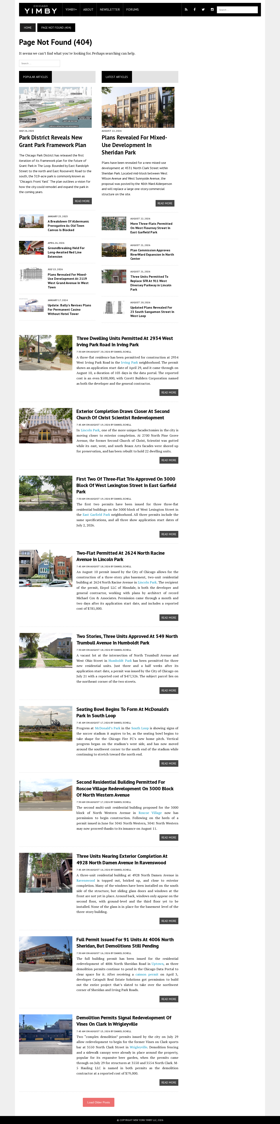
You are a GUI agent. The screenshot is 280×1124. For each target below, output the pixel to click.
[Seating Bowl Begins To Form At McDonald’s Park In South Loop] (45, 738)
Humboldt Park (120, 660)
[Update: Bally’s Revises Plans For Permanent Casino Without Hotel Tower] (31, 309)
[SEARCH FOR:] (237, 9)
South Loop (140, 728)
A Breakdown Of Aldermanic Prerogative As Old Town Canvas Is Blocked (68, 225)
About (88, 9)
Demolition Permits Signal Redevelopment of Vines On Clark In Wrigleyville (123, 1020)
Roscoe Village (150, 812)
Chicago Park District (39, 155)
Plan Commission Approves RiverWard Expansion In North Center (152, 254)
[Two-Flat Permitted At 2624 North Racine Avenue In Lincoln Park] (45, 584)
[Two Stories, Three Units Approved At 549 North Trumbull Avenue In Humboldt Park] (45, 666)
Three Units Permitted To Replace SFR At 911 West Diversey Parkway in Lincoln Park (150, 282)
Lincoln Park (90, 430)
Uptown (158, 963)
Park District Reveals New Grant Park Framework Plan (52, 141)
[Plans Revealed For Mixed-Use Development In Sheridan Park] (138, 125)
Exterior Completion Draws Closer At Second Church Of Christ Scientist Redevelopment (123, 414)
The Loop (44, 166)
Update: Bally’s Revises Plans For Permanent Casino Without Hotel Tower (69, 309)
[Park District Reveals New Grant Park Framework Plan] (55, 125)
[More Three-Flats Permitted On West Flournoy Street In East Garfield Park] (114, 227)
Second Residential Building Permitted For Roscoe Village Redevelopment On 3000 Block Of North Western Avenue (124, 788)
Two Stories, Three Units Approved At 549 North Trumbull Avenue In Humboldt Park (127, 639)
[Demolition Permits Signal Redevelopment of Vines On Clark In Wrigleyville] (45, 1052)
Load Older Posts (98, 1102)
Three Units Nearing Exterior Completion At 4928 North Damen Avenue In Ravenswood (121, 859)
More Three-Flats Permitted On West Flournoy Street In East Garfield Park (151, 227)
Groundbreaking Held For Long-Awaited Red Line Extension (66, 252)
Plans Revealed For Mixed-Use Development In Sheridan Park (134, 145)
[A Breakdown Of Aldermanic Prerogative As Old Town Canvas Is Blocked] (31, 225)
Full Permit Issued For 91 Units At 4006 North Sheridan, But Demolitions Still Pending (125, 942)
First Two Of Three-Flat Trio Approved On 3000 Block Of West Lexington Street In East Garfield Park (126, 485)
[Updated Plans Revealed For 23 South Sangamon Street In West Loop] (114, 311)
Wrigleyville (138, 1047)
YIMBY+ (71, 9)
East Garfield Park (96, 514)
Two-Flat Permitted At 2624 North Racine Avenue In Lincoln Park (120, 556)
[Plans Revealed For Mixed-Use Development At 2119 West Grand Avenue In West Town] (31, 278)
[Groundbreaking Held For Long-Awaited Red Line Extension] (31, 252)
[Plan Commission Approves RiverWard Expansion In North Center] (114, 254)
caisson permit (146, 974)
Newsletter (110, 9)
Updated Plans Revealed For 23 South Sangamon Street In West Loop (152, 311)
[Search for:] (39, 63)
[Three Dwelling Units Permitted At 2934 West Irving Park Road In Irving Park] (45, 368)
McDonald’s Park (107, 728)
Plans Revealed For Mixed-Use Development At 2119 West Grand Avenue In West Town (68, 280)
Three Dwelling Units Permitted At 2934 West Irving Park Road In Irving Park (124, 341)
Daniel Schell (122, 351)
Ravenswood (85, 880)
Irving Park (129, 362)
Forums (132, 9)
